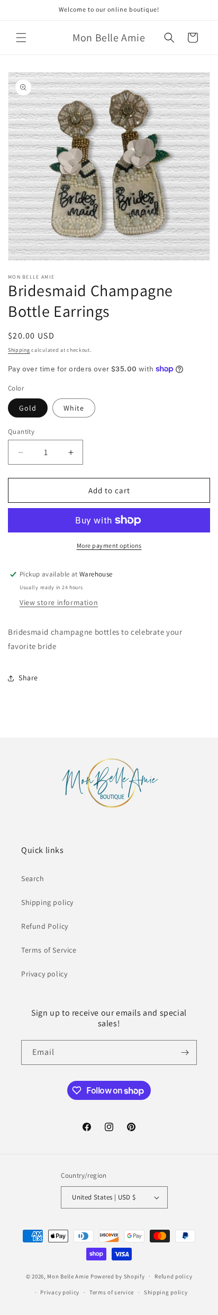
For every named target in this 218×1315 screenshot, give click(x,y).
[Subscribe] (184, 1052)
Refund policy (173, 1276)
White (73, 408)
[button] (21, 37)
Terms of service (111, 1292)
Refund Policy (44, 926)
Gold (28, 408)
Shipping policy (47, 902)
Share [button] (28, 677)
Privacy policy (44, 974)
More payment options (109, 545)
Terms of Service (49, 950)
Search (32, 878)
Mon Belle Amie (68, 1276)
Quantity (21, 431)
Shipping (19, 349)
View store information (59, 602)
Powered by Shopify (117, 1276)
